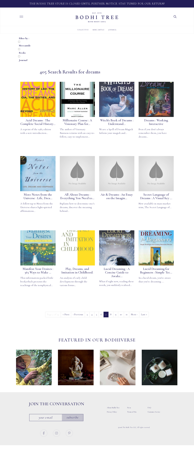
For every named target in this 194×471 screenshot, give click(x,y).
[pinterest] (69, 433)
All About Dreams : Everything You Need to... (77, 196)
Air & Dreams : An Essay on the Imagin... (117, 196)
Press (129, 408)
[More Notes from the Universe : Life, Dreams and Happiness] (38, 173)
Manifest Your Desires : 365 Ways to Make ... (38, 270)
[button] (175, 16)
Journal (112, 30)
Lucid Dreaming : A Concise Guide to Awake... (117, 272)
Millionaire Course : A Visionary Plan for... (77, 122)
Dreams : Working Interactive (156, 122)
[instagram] (57, 433)
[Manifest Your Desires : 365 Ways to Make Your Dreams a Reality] (38, 247)
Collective (83, 30)
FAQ (149, 408)
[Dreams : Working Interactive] (156, 99)
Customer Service (154, 412)
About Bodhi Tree (113, 408)
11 (127, 314)
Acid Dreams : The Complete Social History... (38, 122)
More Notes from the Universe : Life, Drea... (37, 196)
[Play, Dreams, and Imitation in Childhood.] (77, 247)
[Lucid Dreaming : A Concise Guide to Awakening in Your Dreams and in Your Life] (116, 247)
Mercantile (98, 30)
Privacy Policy (112, 412)
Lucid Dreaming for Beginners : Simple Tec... (156, 270)
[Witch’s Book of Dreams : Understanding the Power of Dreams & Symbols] (116, 99)
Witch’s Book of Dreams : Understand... (116, 122)
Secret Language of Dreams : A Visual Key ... (156, 196)
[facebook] (44, 433)
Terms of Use (132, 412)
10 (121, 314)
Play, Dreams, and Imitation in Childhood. (77, 270)
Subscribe (73, 417)
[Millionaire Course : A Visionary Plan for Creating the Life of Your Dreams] (77, 99)
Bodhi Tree (97, 17)
